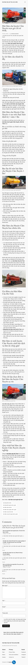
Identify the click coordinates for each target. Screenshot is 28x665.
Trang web (5, 613)
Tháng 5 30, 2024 (7, 533)
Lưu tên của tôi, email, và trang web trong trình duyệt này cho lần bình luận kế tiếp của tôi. (15, 621)
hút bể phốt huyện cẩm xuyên (9, 505)
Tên (3, 600)
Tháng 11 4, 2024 (6, 567)
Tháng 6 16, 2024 (6, 555)
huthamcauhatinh (15, 33)
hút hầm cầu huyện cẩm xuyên (9, 509)
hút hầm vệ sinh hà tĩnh (8, 511)
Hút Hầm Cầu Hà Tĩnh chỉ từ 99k (10, 2)
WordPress (11, 662)
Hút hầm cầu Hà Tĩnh (7, 35)
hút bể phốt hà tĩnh (7, 502)
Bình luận (5, 585)
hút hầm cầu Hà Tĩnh (12, 453)
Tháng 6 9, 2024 (6, 543)
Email (4, 606)
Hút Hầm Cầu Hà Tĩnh (8, 403)
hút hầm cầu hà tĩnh (7, 507)
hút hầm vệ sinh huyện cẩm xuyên (10, 514)
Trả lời (3, 538)
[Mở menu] (25, 2)
